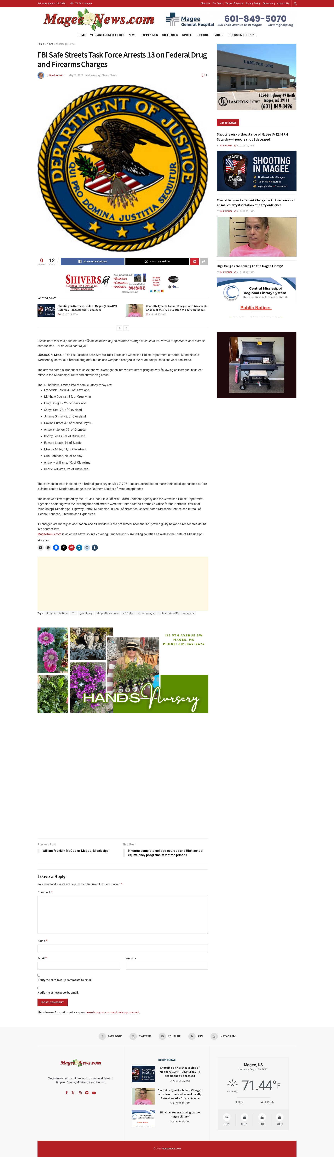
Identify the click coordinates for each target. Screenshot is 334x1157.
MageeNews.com (49, 534)
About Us (205, 3)
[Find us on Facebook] (66, 1093)
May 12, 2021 (76, 75)
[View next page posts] (126, 328)
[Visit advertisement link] (230, 19)
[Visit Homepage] (98, 19)
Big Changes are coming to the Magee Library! (250, 266)
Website (131, 958)
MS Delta (128, 613)
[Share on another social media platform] (204, 261)
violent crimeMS (168, 613)
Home (81, 35)
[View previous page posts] (119, 328)
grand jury (86, 613)
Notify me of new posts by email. (58, 992)
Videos (219, 35)
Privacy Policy (253, 3)
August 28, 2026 (157, 314)
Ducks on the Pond (242, 35)
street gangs (146, 613)
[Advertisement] (122, 584)
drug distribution (56, 613)
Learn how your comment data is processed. (113, 1012)
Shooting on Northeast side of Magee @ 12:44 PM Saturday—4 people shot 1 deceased (87, 308)
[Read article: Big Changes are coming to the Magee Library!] (257, 297)
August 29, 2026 (69, 314)
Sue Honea (55, 75)
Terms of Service (234, 3)
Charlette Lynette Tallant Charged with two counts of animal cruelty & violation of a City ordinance (177, 308)
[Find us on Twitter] (73, 1093)
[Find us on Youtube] (94, 1093)
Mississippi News (65, 44)
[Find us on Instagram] (80, 1093)
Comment (45, 892)
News (132, 35)
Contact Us (283, 3)
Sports (187, 35)
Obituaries (170, 35)
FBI (73, 613)
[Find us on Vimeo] (86, 1093)
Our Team (218, 3)
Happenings (149, 35)
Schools (204, 35)
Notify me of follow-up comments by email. (64, 980)
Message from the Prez (107, 35)
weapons (188, 613)
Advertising (269, 3)
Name (42, 941)
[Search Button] (295, 3)
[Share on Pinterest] (194, 261)
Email (42, 958)
